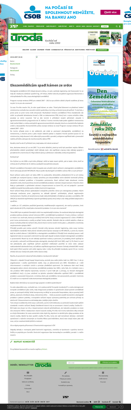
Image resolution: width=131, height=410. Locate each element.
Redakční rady (65, 382)
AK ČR (27, 402)
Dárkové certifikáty (28, 382)
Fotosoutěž (27, 388)
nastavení (34, 408)
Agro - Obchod (87, 26)
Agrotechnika (80, 50)
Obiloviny (25, 50)
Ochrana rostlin (57, 50)
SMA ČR (42, 402)
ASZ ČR (37, 402)
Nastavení (113, 407)
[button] (109, 362)
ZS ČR (32, 402)
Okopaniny (40, 50)
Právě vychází (90, 50)
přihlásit (44, 349)
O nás (25, 26)
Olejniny (33, 50)
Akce (27, 392)
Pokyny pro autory (65, 379)
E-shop (28, 385)
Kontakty (96, 26)
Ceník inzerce (103, 379)
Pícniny (47, 50)
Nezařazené (14, 70)
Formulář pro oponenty (65, 385)
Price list (103, 382)
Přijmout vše (99, 407)
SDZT (48, 402)
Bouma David (15, 64)
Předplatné (27, 378)
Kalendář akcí (102, 50)
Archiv (78, 26)
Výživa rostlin (69, 50)
